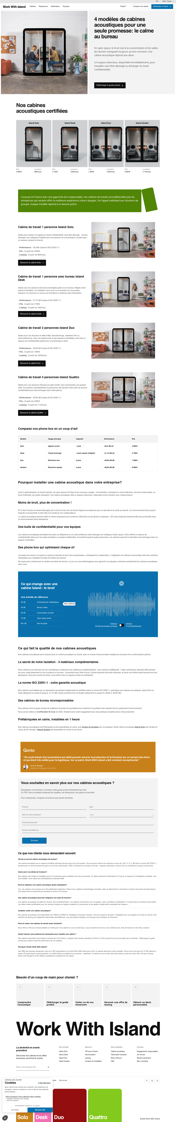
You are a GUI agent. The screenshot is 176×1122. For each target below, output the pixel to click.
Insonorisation (90, 1055)
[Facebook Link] (147, 1080)
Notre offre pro (116, 1058)
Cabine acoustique (118, 1051)
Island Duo (63, 1058)
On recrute (141, 1055)
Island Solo (63, 1051)
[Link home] (14, 6)
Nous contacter (142, 1061)
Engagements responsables (147, 1051)
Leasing (88, 1058)
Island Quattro (64, 1061)
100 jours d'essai (91, 1051)
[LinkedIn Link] (152, 1080)
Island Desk (63, 1055)
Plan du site (63, 1080)
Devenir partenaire (144, 1058)
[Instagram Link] (157, 1080)
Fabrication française (119, 1055)
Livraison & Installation (93, 1061)
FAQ (112, 1061)
